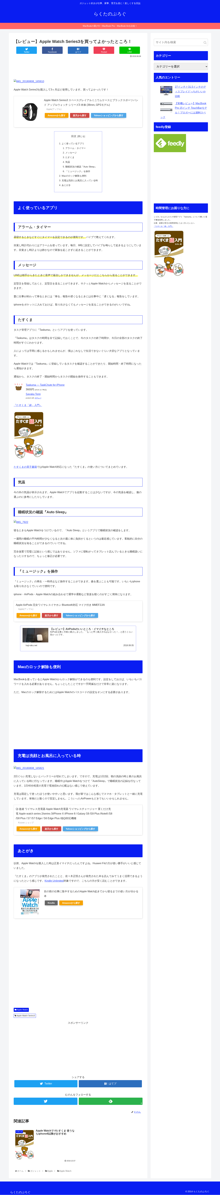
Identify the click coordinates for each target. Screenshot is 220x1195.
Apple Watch (22, 1010)
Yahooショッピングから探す (108, 115)
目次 (73, 136)
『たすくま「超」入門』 (28, 405)
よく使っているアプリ (73, 143)
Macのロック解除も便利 (74, 176)
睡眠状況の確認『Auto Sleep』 (81, 166)
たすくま (69, 157)
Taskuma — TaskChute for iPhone (45, 385)
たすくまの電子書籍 (25, 466)
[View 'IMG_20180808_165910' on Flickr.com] (29, 81)
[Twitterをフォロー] (45, 1101)
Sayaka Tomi (33, 394)
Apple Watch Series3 (25, 1016)
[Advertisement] (78, 67)
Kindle (51, 903)
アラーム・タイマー (75, 148)
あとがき (66, 185)
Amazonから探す (57, 115)
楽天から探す (79, 115)
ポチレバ (38, 398)
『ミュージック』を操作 (77, 171)
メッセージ (71, 152)
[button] (205, 43)
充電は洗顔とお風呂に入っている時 (80, 180)
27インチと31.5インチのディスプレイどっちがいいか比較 (190, 91)
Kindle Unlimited (54, 880)
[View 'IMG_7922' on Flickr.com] (21, 522)
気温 (67, 162)
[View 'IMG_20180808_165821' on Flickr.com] (29, 768)
